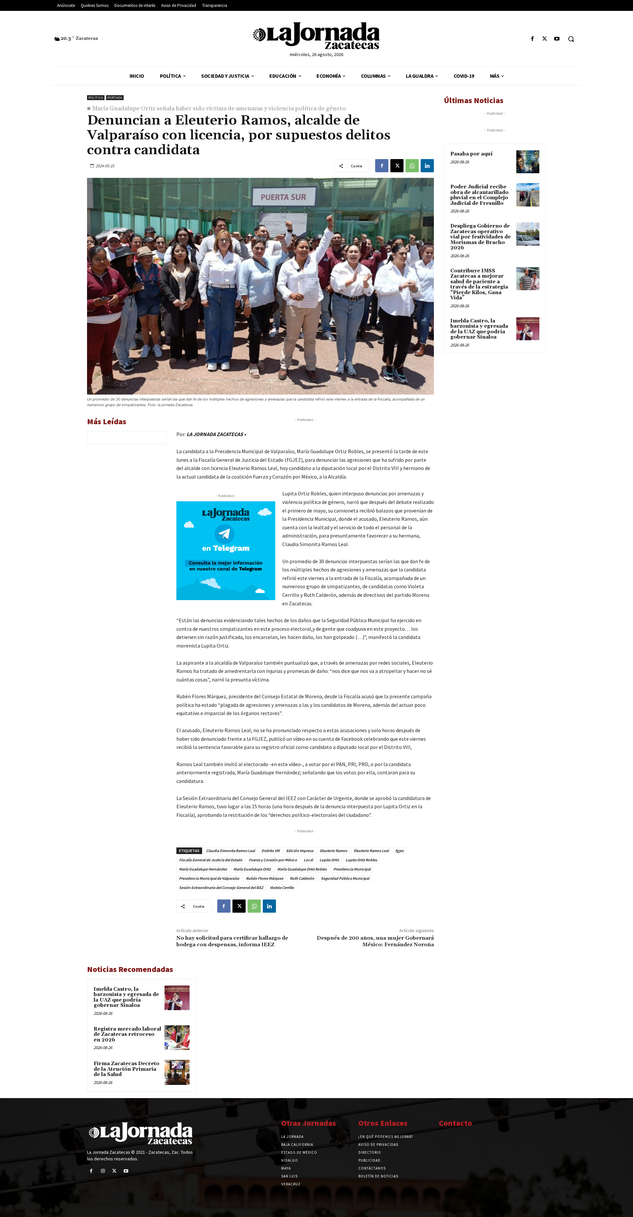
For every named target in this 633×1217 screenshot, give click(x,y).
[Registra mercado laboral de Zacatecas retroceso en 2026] (177, 1037)
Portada (114, 98)
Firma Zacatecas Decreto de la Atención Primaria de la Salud (126, 1069)
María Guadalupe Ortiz (252, 869)
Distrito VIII (270, 850)
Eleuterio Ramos (333, 850)
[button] (571, 39)
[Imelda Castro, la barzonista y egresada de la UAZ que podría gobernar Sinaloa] (177, 997)
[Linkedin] (427, 165)
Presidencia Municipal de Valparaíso (209, 878)
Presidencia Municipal (352, 869)
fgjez (399, 850)
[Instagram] (103, 1171)
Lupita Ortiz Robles (361, 859)
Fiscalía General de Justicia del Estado (210, 859)
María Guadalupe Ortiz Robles (302, 869)
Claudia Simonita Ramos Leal (230, 850)
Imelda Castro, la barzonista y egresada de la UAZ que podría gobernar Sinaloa (126, 997)
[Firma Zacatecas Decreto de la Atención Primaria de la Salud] (177, 1072)
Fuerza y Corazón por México (273, 859)
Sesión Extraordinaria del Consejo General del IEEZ (221, 887)
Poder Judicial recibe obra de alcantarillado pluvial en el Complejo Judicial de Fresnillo (479, 195)
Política (95, 98)
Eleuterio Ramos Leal (371, 850)
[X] (544, 39)
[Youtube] (557, 39)
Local (308, 859)
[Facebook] (532, 39)
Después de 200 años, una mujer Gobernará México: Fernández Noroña (375, 941)
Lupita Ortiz (329, 859)
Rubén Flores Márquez (264, 878)
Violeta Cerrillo (282, 887)
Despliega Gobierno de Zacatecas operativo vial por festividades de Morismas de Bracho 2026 (480, 237)
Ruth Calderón (302, 878)
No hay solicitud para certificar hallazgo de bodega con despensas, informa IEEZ (232, 941)
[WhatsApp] (412, 165)
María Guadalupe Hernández (203, 869)
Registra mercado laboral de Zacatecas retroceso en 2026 (127, 1034)
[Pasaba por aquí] (527, 161)
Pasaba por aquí (471, 154)
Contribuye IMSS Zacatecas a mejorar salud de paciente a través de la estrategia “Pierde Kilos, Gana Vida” (479, 284)
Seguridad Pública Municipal (345, 878)
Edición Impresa (299, 850)
